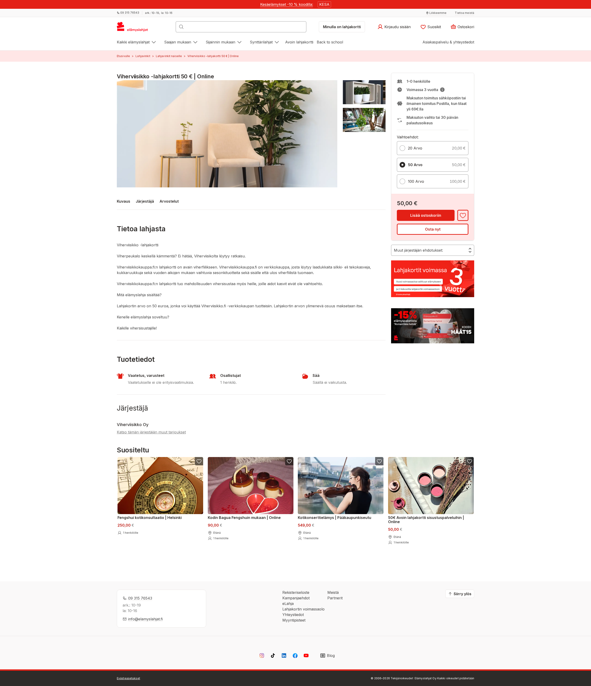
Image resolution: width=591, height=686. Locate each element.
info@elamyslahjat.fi (145, 619)
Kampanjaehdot (296, 598)
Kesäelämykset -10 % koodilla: (286, 4)
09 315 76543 (140, 598)
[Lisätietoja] (442, 89)
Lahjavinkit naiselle (169, 56)
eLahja (288, 603)
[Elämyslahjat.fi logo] (133, 28)
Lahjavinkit (143, 56)
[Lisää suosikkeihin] (462, 215)
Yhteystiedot (293, 614)
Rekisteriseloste (295, 592)
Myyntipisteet (293, 620)
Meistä (333, 592)
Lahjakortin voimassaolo (303, 609)
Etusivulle (123, 56)
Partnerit (335, 598)
